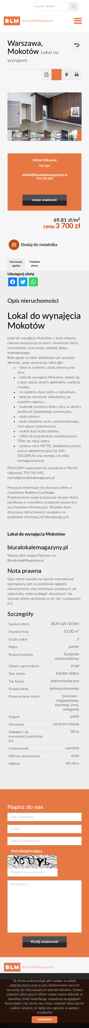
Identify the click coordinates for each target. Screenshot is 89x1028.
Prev (9, 135)
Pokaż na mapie (67, 74)
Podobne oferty (34, 264)
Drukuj (77, 74)
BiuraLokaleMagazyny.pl (25, 560)
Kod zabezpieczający (26, 851)
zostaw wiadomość (44, 200)
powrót (76, 45)
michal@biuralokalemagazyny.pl (44, 175)
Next (79, 135)
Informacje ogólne (16, 264)
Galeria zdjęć (56, 74)
